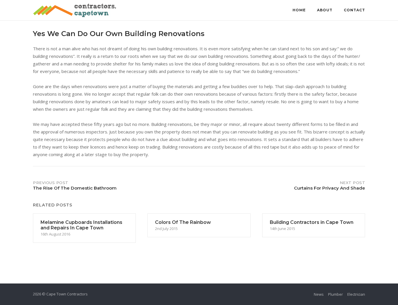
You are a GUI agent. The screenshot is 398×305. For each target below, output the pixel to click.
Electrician (356, 294)
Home (299, 10)
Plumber (335, 294)
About (324, 10)
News (319, 294)
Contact (354, 10)
